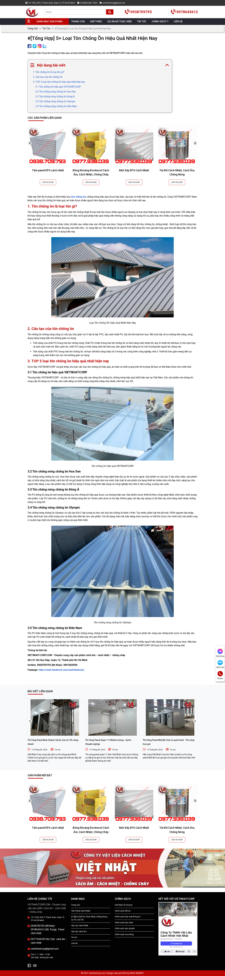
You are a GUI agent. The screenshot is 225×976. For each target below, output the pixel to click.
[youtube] (35, 965)
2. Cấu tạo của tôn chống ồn (47, 76)
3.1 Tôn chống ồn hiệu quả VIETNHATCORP (58, 86)
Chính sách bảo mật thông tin (128, 916)
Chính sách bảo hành (124, 922)
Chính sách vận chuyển (125, 928)
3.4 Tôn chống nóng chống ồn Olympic (55, 101)
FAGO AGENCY (137, 973)
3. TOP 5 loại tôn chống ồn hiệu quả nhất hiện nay (59, 81)
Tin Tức (46, 28)
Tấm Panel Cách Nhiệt (80, 911)
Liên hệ (74, 943)
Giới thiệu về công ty (123, 905)
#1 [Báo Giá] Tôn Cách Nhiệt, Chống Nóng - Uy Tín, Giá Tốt (89, 918)
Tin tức (57, 750)
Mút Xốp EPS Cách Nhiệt (134, 170)
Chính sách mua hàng (124, 934)
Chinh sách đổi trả (122, 911)
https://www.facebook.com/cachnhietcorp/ (61, 669)
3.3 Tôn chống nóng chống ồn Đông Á (55, 96)
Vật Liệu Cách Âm (79, 931)
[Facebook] (29, 965)
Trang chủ (33, 28)
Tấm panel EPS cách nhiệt (48, 170)
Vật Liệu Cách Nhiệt (79, 925)
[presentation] (30, 143)
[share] (29, 45)
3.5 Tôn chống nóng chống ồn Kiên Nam (56, 106)
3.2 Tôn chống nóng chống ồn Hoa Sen (55, 91)
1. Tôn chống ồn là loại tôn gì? (48, 72)
